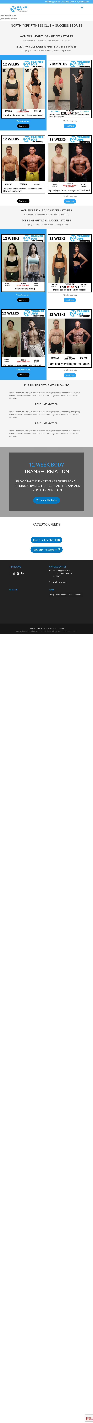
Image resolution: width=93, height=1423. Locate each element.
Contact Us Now (46, 500)
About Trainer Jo (75, 594)
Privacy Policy (61, 594)
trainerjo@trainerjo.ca (57, 582)
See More (23, 126)
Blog (52, 594)
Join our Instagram (45, 550)
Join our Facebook (45, 540)
